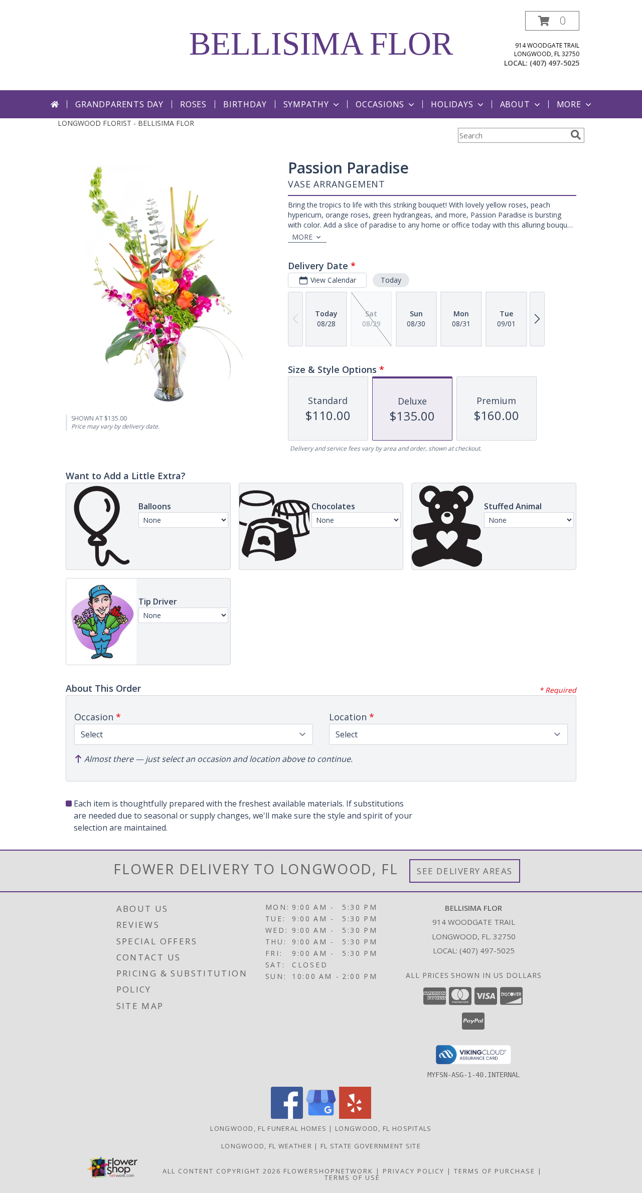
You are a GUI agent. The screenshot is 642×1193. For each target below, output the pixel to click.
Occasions (380, 104)
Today (391, 280)
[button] (552, 21)
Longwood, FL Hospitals (383, 1128)
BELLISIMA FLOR (321, 44)
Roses (193, 104)
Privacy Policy (413, 1170)
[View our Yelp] (355, 1116)
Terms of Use (352, 1177)
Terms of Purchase (494, 1170)
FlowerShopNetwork (328, 1170)
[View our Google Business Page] (321, 1116)
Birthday (244, 104)
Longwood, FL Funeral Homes (268, 1128)
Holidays (452, 104)
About (515, 104)
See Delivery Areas (465, 871)
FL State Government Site (370, 1145)
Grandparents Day (119, 104)
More (569, 104)
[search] (576, 134)
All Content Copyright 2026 (222, 1170)
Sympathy (306, 104)
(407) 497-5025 (554, 63)
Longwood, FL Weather (266, 1145)
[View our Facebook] (287, 1116)
